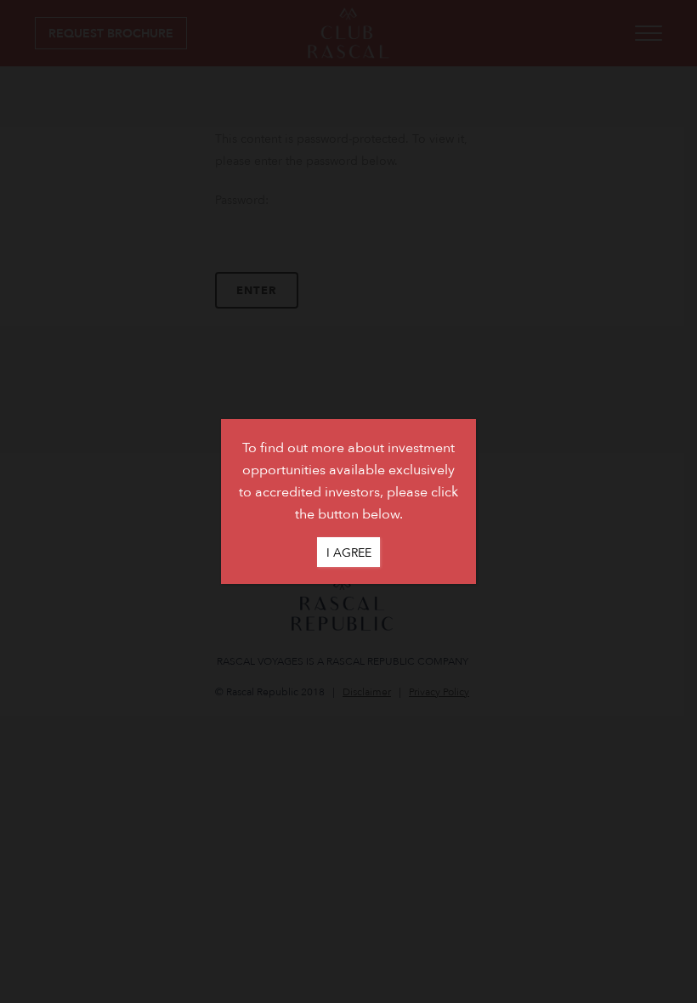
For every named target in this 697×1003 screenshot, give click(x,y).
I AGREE (348, 552)
